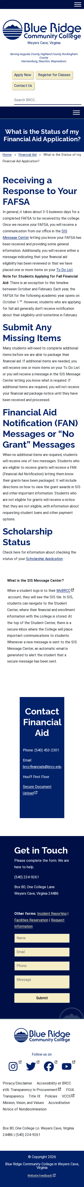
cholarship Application (45, 559)
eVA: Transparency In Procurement (32, 1090)
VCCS (68, 1096)
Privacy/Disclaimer (17, 1083)
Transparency (13, 1096)
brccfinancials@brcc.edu (42, 767)
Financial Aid (28, 155)
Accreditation (59, 1103)
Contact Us (23, 85)
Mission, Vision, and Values (23, 1103)
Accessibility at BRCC (54, 1083)
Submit (42, 998)
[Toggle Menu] (78, 4)
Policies (51, 1096)
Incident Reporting (52, 913)
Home (7, 155)
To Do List (64, 270)
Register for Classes (54, 75)
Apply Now (22, 75)
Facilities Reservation (31, 920)
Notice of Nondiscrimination (25, 1109)
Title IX (34, 1096)
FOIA (70, 1090)
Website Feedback (42, 1175)
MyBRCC (65, 590)
